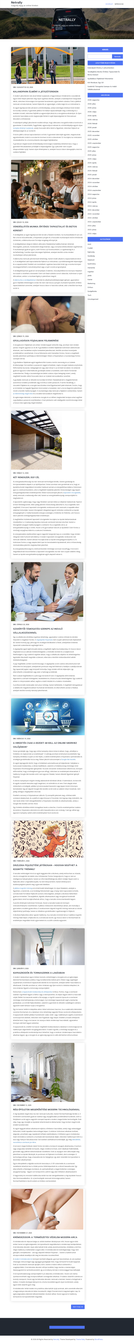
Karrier (90, 279)
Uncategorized (93, 299)
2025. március (93, 167)
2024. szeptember (94, 190)
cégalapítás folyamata (44, 640)
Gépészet (91, 260)
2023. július (92, 226)
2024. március (93, 206)
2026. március (93, 120)
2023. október (93, 218)
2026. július (92, 104)
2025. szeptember (94, 143)
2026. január (92, 127)
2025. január (92, 175)
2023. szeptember (94, 222)
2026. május (92, 112)
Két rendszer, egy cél (95, 82)
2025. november (94, 135)
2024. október (93, 186)
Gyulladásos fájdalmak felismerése (100, 79)
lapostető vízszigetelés (72, 493)
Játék (90, 276)
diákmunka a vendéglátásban (25, 280)
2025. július (92, 151)
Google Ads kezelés (68, 759)
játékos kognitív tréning (23, 888)
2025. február (92, 171)
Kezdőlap (109, 4)
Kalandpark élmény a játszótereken (101, 68)
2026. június (92, 108)
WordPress (99, 1339)
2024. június (92, 198)
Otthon (90, 287)
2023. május (92, 233)
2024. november (94, 182)
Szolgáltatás (92, 291)
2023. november (94, 214)
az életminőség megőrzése (23, 394)
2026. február (92, 123)
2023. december (93, 210)
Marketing (91, 283)
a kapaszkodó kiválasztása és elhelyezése (37, 992)
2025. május (92, 159)
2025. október (93, 139)
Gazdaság (91, 256)
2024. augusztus (93, 194)
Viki (14, 87)
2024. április (92, 202)
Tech (89, 295)
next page (77, 1307)
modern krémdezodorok (23, 1259)
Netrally (16, 2)
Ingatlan (91, 272)
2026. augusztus (93, 100)
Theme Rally (80, 1339)
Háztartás (91, 268)
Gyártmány (92, 264)
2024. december (93, 178)
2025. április (92, 163)
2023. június (92, 230)
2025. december (93, 131)
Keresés (105, 50)
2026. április (92, 116)
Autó (89, 244)
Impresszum (119, 4)
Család (90, 248)
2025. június (92, 155)
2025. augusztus (93, 147)
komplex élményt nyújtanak (23, 128)
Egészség (91, 252)
